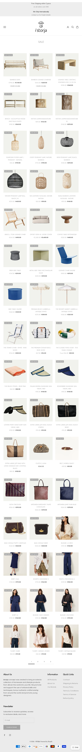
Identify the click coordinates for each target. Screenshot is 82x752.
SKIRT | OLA (15, 579)
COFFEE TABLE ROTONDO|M (66, 234)
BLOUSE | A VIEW (67, 543)
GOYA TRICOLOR (15, 504)
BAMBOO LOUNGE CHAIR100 (41, 80)
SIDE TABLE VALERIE (15, 309)
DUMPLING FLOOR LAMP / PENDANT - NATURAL (15, 158)
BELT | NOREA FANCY (67, 463)
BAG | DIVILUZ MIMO (41, 543)
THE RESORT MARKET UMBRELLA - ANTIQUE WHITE (67, 310)
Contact (66, 680)
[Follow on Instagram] (10, 735)
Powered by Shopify (46, 741)
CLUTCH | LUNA (41, 463)
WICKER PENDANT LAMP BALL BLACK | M (15, 197)
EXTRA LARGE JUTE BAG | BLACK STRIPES (41, 426)
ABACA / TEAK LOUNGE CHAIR (15, 234)
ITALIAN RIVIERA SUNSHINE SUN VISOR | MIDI (41, 387)
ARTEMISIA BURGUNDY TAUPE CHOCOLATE (41, 505)
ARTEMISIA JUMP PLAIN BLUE (66, 504)
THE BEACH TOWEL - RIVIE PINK (15, 386)
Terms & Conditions (71, 691)
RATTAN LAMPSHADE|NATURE (41, 119)
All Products (52, 680)
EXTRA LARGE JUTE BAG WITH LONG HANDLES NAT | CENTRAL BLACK (15, 466)
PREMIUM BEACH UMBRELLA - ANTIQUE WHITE (41, 310)
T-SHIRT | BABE (15, 651)
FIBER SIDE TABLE (15, 270)
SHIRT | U (15, 615)
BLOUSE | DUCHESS (67, 615)
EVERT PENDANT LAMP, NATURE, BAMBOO (41, 158)
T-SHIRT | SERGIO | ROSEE (41, 651)
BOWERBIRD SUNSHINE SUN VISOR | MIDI (67, 387)
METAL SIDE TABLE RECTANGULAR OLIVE (41, 271)
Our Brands (52, 687)
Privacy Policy (68, 687)
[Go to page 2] (50, 661)
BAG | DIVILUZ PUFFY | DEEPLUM (15, 543)
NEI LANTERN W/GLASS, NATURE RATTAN (41, 197)
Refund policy (68, 698)
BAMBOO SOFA (15, 80)
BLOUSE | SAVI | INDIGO (41, 615)
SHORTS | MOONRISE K (41, 579)
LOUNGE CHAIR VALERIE (67, 270)
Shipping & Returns (70, 683)
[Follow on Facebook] (4, 735)
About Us (51, 683)
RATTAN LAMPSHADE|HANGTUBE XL (67, 120)
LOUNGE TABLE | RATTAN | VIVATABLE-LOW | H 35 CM (67, 81)
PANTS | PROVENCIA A (67, 579)
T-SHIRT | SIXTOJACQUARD (67, 651)
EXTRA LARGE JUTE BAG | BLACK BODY (67, 426)
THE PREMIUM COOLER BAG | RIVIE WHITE (41, 349)
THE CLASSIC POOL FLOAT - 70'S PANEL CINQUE (67, 349)
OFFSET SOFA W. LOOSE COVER (41, 234)
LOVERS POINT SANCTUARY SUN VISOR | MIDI (15, 426)
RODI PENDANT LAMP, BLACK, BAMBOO (67, 158)
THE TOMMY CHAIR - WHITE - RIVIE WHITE (15, 349)
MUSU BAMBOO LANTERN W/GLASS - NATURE (67, 197)
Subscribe (12, 727)
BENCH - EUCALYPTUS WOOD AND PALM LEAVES (15, 120)
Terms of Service (69, 694)
